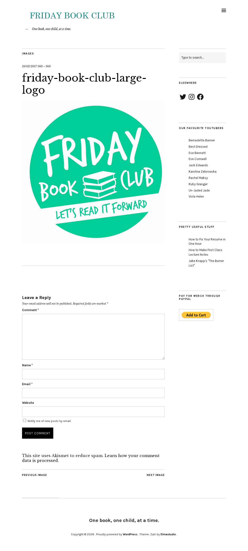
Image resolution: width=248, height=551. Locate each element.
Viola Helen (196, 196)
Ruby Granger (198, 184)
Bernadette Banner (202, 140)
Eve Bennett (197, 153)
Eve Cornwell (198, 159)
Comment (30, 310)
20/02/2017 (29, 66)
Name (27, 365)
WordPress (130, 534)
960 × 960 (44, 66)
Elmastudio (168, 534)
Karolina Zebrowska (203, 171)
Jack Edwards (198, 165)
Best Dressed (198, 146)
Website (28, 403)
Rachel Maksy (198, 178)
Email (27, 384)
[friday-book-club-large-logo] (93, 242)
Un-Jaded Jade (199, 190)
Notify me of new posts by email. (49, 421)
